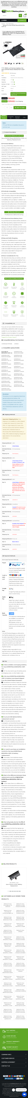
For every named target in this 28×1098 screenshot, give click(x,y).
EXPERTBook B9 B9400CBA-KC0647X (6, 378)
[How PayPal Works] (16, 1078)
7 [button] (19, 891)
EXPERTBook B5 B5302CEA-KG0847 (6, 356)
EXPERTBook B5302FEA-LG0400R (19, 371)
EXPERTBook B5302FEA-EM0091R (19, 359)
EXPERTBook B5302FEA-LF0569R (19, 363)
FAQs (24, 117)
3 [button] (12, 891)
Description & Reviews (4, 117)
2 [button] (10, 891)
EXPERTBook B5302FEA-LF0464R (6, 363)
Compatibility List (11, 117)
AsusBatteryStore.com (16, 1083)
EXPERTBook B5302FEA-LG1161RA (6, 374)
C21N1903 (16, 343)
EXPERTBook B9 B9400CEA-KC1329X (6, 389)
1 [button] (8, 891)
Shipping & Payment (17, 117)
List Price (4, 98)
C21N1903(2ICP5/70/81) (6, 343)
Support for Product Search (9, 337)
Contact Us (23, 20)
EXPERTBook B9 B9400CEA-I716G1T (18, 378)
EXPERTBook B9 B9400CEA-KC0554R (6, 385)
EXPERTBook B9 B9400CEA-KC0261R (19, 382)
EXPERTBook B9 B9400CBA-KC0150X (19, 374)
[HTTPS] (21, 1078)
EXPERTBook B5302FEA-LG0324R (19, 367)
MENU (5, 20)
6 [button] (17, 891)
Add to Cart (21, 107)
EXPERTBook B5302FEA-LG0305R (6, 367)
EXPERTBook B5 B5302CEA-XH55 (18, 356)
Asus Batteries (10, 23)
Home (3, 23)
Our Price (4, 101)
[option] (14, 50)
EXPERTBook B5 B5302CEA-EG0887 (18, 352)
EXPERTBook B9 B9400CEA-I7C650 (5, 382)
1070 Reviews (13, 73)
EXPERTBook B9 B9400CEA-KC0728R (19, 385)
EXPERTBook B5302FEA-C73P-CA (6, 359)
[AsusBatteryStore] (14, 11)
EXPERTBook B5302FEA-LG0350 (6, 371)
